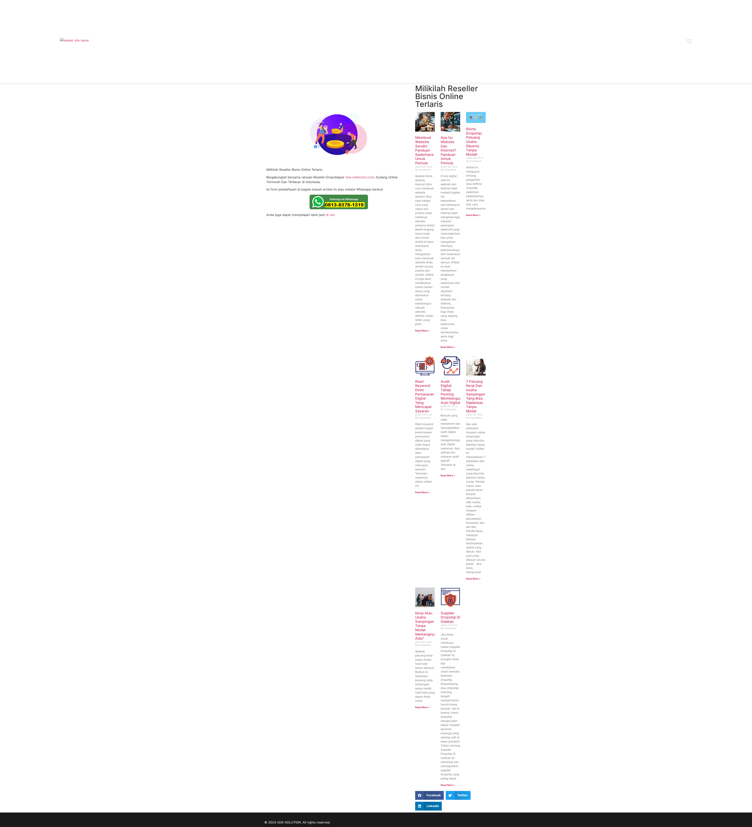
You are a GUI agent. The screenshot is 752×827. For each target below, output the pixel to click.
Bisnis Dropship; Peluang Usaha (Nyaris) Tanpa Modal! (474, 141)
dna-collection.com (359, 177)
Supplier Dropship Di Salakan (450, 617)
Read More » (422, 330)
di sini (330, 215)
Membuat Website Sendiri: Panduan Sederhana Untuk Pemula (424, 150)
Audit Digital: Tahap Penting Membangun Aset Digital (451, 392)
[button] (429, 795)
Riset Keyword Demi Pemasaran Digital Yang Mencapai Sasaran (424, 396)
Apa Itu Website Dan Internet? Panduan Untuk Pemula (448, 150)
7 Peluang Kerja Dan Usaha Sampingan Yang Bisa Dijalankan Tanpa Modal (475, 396)
